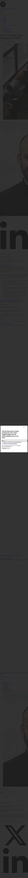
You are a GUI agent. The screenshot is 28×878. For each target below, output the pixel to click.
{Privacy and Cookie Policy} (10, 443)
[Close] (24, 427)
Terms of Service (7, 446)
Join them (4, 448)
